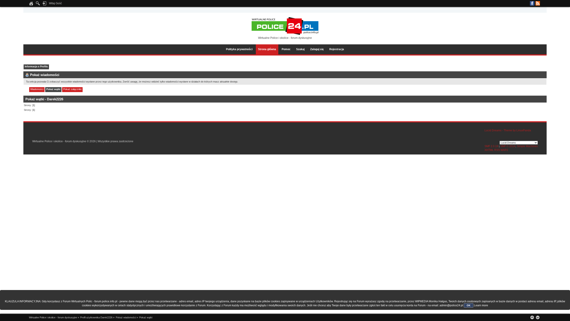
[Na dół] (537, 317)
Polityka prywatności (239, 49)
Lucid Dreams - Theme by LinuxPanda (507, 130)
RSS (537, 3)
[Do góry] (532, 317)
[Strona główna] (31, 4)
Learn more (481, 305)
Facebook (532, 3)
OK (468, 305)
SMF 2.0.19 (491, 146)
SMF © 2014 (507, 146)
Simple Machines (527, 146)
